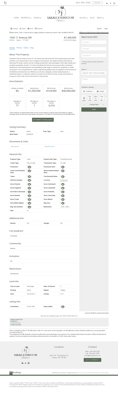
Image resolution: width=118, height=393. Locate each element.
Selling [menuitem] (82, 18)
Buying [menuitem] (37, 18)
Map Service (15, 146)
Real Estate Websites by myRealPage (98, 372)
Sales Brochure (49, 146)
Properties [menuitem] (25, 18)
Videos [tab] (26, 48)
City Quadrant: (16, 230)
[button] (107, 3)
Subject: (83, 69)
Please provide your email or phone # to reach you (92, 62)
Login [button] (106, 28)
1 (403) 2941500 (15, 323)
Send (94, 109)
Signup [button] (99, 28)
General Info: (15, 154)
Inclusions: (14, 256)
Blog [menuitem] (92, 18)
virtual (102, 91)
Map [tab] (32, 48)
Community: (15, 243)
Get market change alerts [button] (43, 120)
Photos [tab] (19, 48)
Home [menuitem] (16, 18)
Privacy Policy (82, 372)
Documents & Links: (19, 141)
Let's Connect (92, 360)
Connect (97, 3)
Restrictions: (15, 268)
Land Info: (14, 281)
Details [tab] (12, 48)
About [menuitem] (99, 18)
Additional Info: (16, 218)
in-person (89, 91)
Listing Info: (15, 301)
